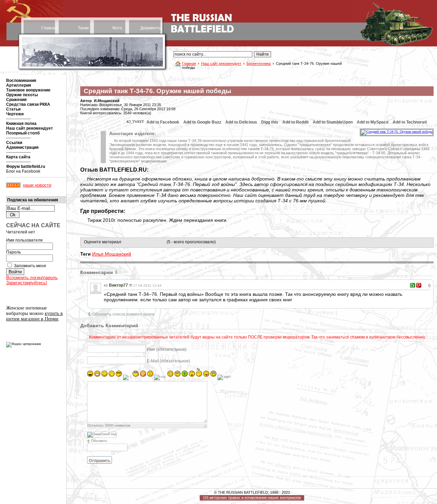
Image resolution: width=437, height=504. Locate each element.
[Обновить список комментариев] (117, 272)
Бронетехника (258, 63)
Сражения (16, 99)
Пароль (13, 252)
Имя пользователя (24, 240)
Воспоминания (21, 80)
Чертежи (15, 114)
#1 (106, 285)
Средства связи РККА (28, 104)
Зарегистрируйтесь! (26, 282)
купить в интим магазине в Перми (34, 316)
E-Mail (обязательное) (168, 361)
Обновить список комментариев (123, 314)
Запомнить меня (30, 265)
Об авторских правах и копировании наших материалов (252, 497)
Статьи (13, 109)
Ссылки (14, 142)
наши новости (37, 185)
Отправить (99, 460)
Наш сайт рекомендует (221, 63)
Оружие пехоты (22, 94)
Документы (151, 28)
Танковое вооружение (28, 90)
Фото (117, 28)
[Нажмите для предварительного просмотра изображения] (397, 131)
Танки (83, 28)
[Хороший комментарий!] (412, 285)
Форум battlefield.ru (25, 166)
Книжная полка (21, 123)
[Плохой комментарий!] (418, 285)
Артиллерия (18, 85)
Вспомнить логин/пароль (32, 277)
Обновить (99, 441)
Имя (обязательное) (166, 349)
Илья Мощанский (111, 254)
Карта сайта (18, 157)
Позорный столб (23, 133)
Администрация (22, 147)
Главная (49, 28)
